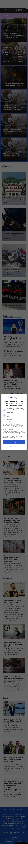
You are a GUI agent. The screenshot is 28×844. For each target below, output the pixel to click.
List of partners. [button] (9, 429)
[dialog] (14, 422)
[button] (14, 419)
